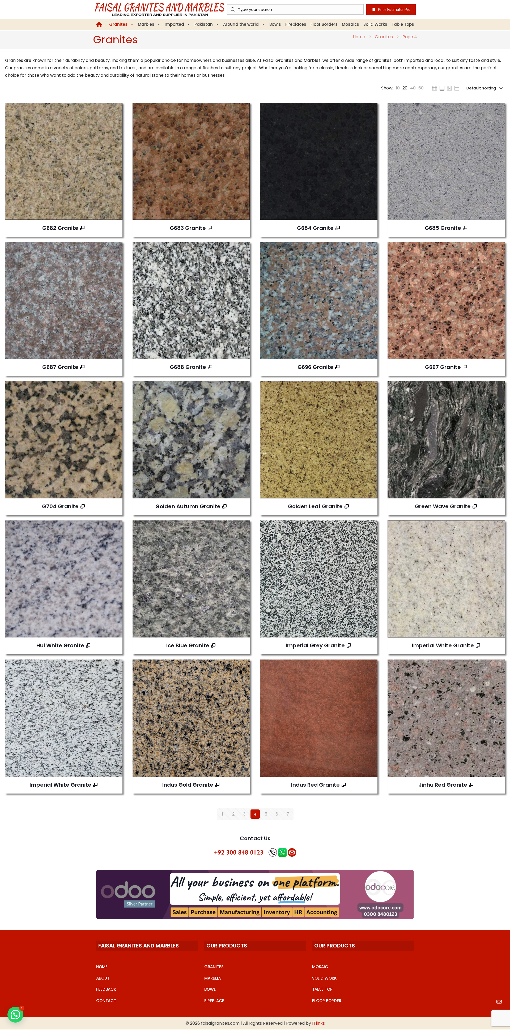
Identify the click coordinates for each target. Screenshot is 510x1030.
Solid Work (324, 978)
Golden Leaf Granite (315, 506)
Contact (106, 1000)
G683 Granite (188, 228)
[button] (15, 1015)
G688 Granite (188, 367)
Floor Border (326, 1000)
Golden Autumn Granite (187, 506)
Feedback (106, 989)
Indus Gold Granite (187, 784)
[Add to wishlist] (115, 121)
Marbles (213, 978)
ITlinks (318, 1023)
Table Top (322, 989)
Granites (384, 37)
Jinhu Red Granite (443, 784)
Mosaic (320, 966)
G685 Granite (443, 228)
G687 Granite (60, 367)
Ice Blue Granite (187, 645)
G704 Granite (60, 506)
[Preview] (115, 133)
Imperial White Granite (443, 645)
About (102, 978)
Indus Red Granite (315, 784)
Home (359, 37)
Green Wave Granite (443, 506)
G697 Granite (443, 367)
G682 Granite (60, 228)
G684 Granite (315, 228)
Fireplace (214, 1000)
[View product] (115, 110)
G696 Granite (315, 367)
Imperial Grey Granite (315, 645)
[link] (397, 88)
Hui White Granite (60, 645)
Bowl (210, 989)
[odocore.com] (255, 894)
